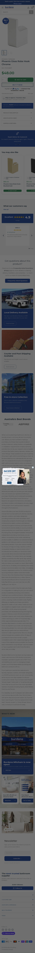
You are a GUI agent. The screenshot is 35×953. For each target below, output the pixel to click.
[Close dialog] (33, 467)
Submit (9, 482)
